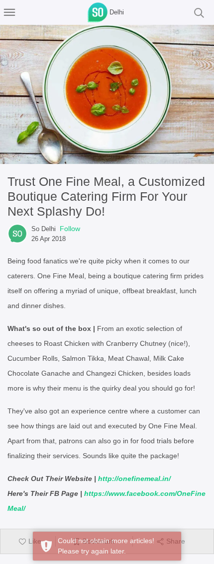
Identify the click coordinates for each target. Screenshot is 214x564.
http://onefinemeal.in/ (134, 479)
